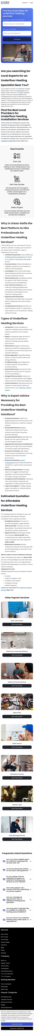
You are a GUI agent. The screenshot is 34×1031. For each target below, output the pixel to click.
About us (3, 960)
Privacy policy (5, 966)
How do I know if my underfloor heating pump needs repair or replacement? (16, 919)
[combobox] (17, 23)
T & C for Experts (6, 976)
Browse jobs (4, 986)
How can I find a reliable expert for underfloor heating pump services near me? (16, 861)
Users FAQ (4, 945)
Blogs (2, 947)
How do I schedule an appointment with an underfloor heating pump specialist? (14, 899)
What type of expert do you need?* (13, 20)
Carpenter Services (6, 999)
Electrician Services (6, 1002)
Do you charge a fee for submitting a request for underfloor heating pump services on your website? (14, 879)
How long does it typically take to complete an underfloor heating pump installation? (16, 910)
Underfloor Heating (7, 141)
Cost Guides (4, 939)
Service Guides (5, 942)
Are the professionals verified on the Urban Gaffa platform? (16, 870)
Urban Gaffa (20, 91)
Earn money (4, 937)
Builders (3, 1005)
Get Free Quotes (17, 624)
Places (3, 950)
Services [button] (25, 2)
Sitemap (3, 953)
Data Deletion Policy (7, 971)
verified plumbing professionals (15, 257)
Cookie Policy (25, 1017)
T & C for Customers (7, 974)
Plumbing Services (6, 997)
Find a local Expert (6, 984)
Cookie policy (5, 968)
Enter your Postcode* (9, 29)
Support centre (5, 963)
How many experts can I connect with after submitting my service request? (16, 889)
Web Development (6, 1007)
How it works (4, 934)
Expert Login (4, 989)
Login (31, 2)
